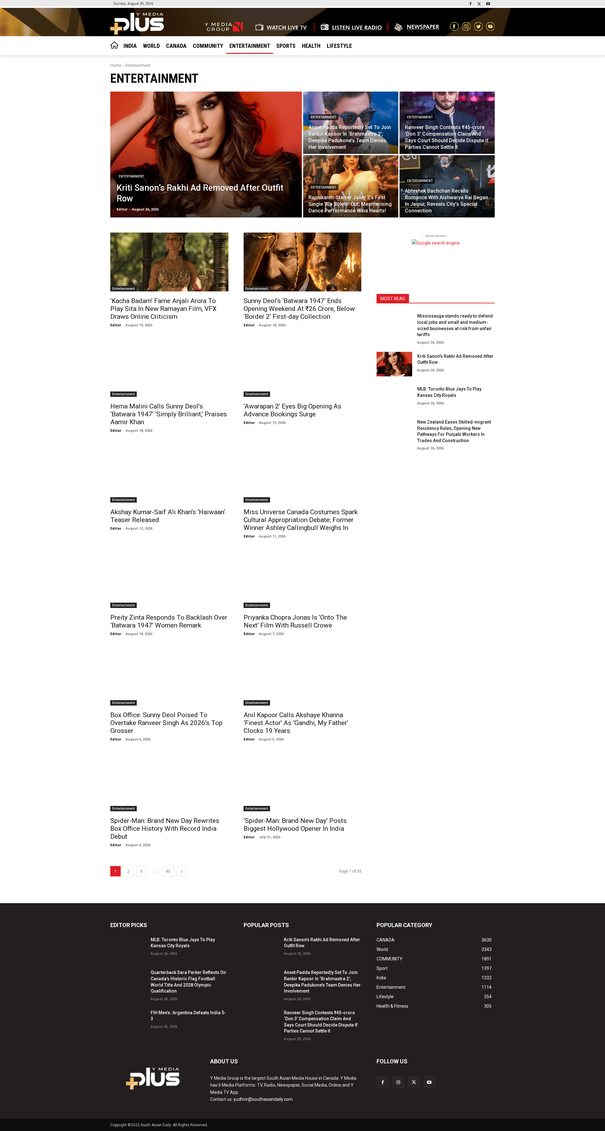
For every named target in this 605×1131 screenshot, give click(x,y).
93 (168, 871)
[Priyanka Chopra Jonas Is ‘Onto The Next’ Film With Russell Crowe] (303, 578)
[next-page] (181, 871)
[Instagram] (398, 1082)
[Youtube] (488, 4)
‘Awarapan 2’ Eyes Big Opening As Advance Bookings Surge (292, 410)
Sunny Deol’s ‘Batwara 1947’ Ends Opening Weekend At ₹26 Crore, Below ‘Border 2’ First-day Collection (299, 308)
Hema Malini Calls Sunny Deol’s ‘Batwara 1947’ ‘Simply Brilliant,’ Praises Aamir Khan (168, 414)
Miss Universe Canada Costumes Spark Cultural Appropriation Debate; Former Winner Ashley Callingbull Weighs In (301, 520)
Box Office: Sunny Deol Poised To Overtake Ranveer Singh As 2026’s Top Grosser (166, 722)
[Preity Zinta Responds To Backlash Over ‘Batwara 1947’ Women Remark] (169, 578)
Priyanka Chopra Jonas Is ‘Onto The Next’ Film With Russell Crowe (295, 621)
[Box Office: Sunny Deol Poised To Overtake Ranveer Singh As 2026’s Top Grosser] (169, 676)
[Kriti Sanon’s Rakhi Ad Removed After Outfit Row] (206, 154)
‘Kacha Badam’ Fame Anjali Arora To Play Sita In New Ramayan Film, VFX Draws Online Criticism (163, 308)
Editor (115, 325)
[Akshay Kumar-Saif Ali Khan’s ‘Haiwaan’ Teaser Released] (169, 472)
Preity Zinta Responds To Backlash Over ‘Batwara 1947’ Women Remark (168, 621)
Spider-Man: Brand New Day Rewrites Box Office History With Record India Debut (164, 828)
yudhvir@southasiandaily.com (263, 1099)
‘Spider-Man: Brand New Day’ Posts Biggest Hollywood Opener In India (295, 824)
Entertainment (131, 176)
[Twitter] (479, 4)
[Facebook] (470, 4)
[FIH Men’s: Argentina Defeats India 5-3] (128, 1020)
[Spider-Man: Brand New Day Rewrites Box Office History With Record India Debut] (169, 781)
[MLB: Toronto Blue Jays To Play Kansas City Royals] (394, 397)
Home (115, 65)
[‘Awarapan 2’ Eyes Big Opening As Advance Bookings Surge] (303, 367)
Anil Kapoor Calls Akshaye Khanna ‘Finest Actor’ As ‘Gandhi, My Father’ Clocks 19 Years (296, 722)
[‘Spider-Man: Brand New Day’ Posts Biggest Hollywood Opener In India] (303, 781)
